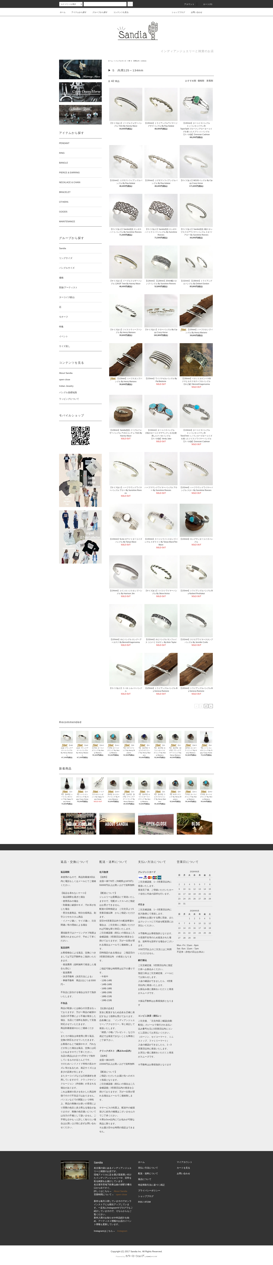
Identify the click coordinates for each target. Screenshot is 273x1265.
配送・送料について (148, 1173)
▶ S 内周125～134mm (137, 61)
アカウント (189, 4)
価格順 (201, 80)
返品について (144, 1179)
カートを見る (183, 1168)
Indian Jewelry (66, 386)
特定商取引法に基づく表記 (151, 1185)
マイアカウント (184, 1162)
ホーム (63, 12)
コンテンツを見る (121, 12)
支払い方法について (148, 1168)
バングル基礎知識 (68, 392)
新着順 (209, 80)
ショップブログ (178, 12)
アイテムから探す (79, 12)
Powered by (120, 1256)
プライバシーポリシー (149, 1190)
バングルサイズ (120, 61)
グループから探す (100, 12)
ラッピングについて (69, 399)
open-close (64, 379)
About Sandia (66, 373)
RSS (140, 1202)
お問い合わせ (196, 12)
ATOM (147, 1202)
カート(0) (207, 4)
